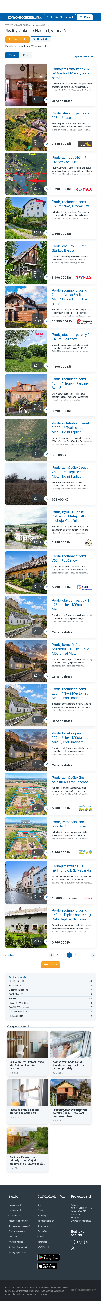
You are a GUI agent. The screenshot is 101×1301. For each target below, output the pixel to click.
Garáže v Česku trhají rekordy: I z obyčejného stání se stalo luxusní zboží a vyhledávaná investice (27, 1160)
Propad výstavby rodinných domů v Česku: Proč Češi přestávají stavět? (70, 1113)
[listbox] (84, 56)
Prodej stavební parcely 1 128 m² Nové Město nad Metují (70, 604)
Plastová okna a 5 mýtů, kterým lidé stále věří (24, 1111)
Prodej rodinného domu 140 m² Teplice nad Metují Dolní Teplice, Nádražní (71, 914)
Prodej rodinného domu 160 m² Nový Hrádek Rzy (70, 204)
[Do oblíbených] (47, 100)
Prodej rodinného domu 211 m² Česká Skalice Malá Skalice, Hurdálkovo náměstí (71, 297)
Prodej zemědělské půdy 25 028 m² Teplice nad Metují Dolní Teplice (70, 472)
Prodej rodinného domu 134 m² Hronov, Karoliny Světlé (70, 383)
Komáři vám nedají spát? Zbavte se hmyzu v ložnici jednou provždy (69, 1065)
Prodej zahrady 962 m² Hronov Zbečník (69, 160)
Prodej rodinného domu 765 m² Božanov (69, 558)
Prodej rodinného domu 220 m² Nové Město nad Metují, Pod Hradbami (70, 693)
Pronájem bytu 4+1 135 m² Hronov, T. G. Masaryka (71, 868)
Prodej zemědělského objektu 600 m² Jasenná (70, 780)
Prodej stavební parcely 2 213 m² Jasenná (70, 115)
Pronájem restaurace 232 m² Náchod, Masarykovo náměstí (71, 73)
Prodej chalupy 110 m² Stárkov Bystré (69, 248)
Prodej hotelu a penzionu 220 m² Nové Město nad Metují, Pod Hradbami (70, 737)
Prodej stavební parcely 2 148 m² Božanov (70, 337)
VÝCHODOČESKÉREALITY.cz (18, 25)
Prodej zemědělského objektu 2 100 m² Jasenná (71, 824)
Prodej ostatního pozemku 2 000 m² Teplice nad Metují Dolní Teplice (72, 427)
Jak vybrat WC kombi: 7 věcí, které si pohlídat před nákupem (27, 1065)
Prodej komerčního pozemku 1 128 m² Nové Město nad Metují (70, 649)
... (63, 955)
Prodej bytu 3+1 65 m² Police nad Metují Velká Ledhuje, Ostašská (69, 516)
